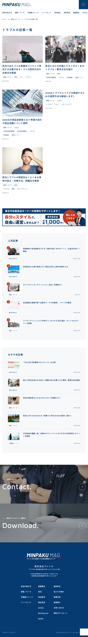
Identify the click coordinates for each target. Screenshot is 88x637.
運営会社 (57, 586)
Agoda (40, 618)
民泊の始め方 (7, 12)
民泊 (15, 77)
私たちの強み (59, 591)
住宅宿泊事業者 (51, 77)
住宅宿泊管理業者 (8, 131)
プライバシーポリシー (9, 632)
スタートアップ (66, 104)
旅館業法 (76, 12)
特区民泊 (67, 12)
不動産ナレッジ (33, 12)
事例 (13, 188)
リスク (57, 104)
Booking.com (43, 613)
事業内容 (57, 597)
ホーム (4, 19)
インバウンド (46, 12)
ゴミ (21, 77)
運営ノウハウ (20, 12)
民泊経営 (69, 77)
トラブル (28, 77)
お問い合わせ (59, 607)
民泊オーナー (79, 77)
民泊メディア (15, 19)
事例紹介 (57, 602)
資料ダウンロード (60, 613)
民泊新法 (57, 12)
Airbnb (16, 127)
